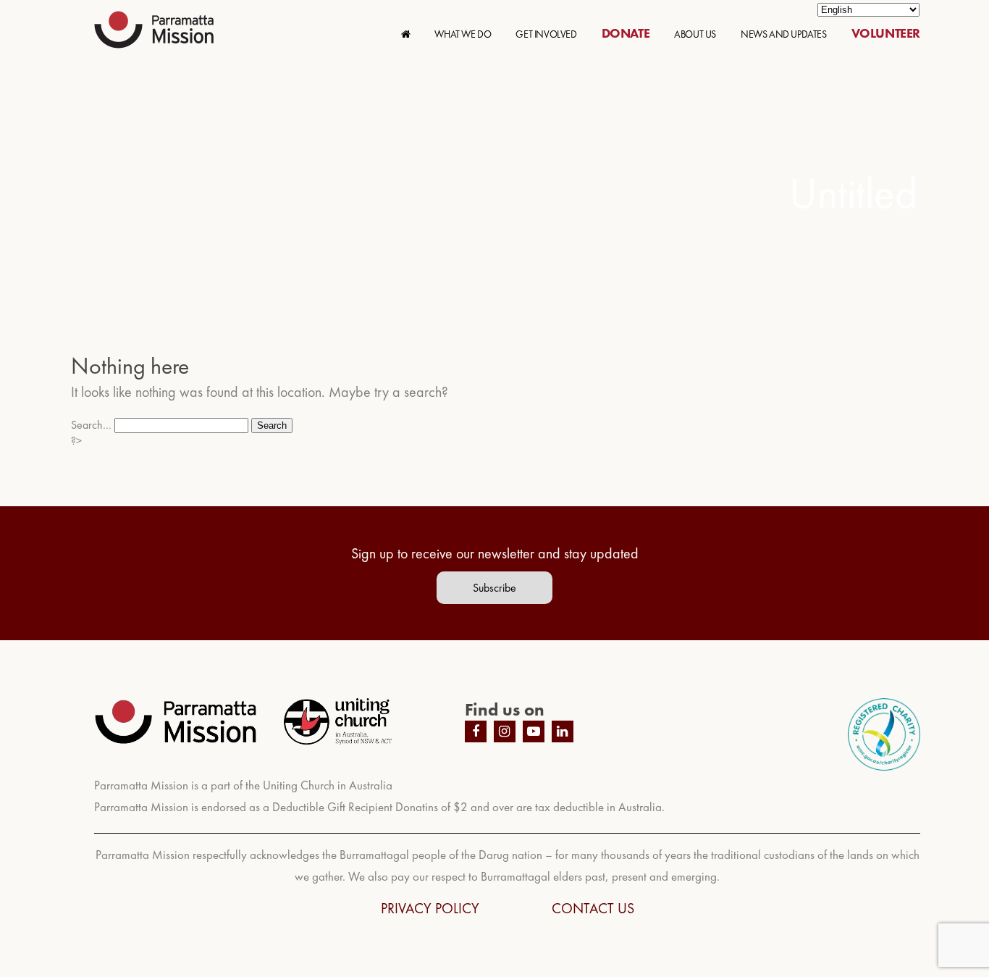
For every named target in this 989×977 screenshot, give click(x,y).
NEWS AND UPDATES (784, 34)
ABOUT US (695, 34)
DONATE (626, 33)
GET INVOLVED (545, 34)
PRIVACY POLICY (430, 908)
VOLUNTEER (885, 33)
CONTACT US (593, 908)
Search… (91, 424)
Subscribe (494, 587)
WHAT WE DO (462, 34)
